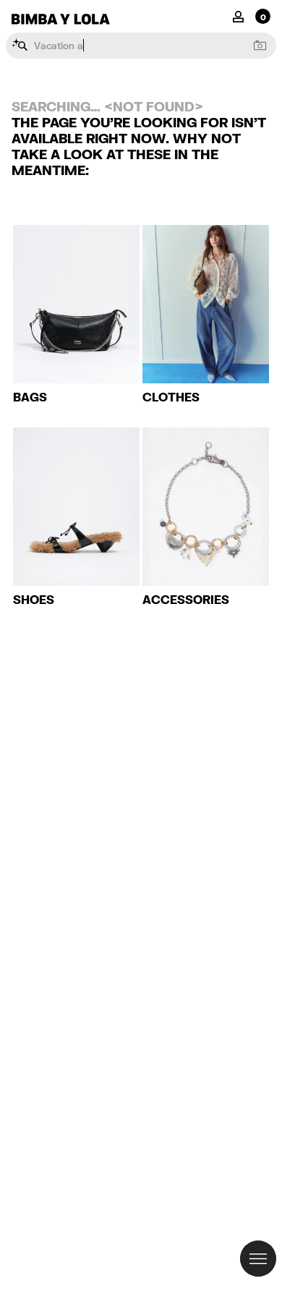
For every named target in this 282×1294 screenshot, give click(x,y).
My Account (238, 15)
